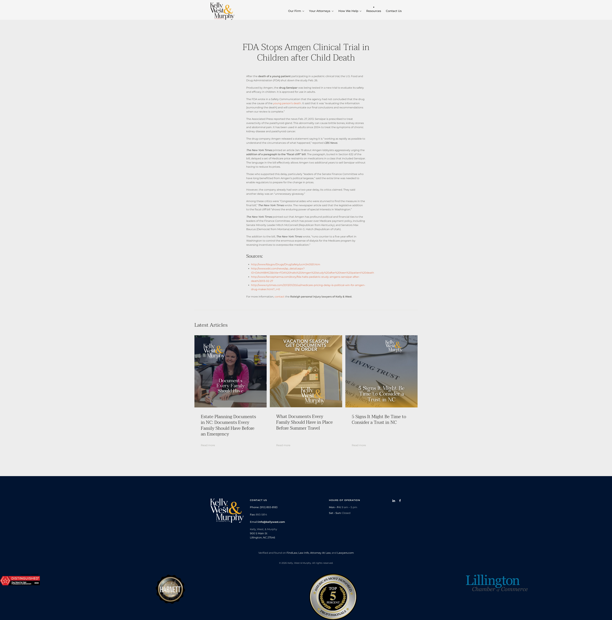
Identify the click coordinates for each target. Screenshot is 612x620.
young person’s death (287, 103)
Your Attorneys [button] (319, 11)
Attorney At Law (320, 552)
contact (279, 296)
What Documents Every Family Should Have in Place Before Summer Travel (304, 422)
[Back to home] (222, 11)
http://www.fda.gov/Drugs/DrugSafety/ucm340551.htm (285, 264)
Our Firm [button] (294, 11)
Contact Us (394, 11)
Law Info (303, 552)
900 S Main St (258, 533)
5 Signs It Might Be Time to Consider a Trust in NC (379, 419)
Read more (208, 445)
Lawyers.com (345, 552)
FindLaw (292, 552)
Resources (373, 11)
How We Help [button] (348, 11)
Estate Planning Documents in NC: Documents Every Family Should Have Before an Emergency (228, 425)
